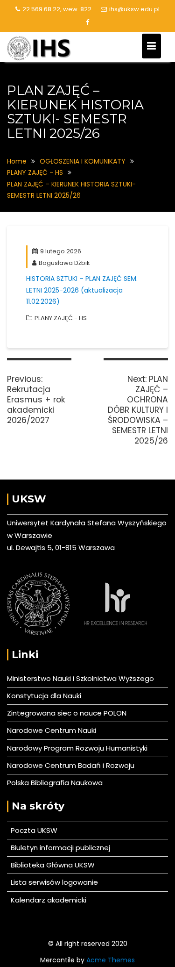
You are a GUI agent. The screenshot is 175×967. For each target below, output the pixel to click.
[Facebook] (87, 22)
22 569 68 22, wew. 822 (56, 9)
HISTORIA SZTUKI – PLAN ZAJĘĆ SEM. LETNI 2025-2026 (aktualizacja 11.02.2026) (82, 290)
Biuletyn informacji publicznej (58, 847)
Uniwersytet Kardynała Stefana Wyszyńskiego (87, 523)
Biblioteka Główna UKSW (51, 865)
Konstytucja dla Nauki (44, 696)
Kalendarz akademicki (46, 900)
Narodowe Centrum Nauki (51, 730)
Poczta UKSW (34, 830)
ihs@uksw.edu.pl (134, 9)
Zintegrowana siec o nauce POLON (66, 713)
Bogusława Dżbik (64, 262)
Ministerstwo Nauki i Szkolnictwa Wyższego (80, 678)
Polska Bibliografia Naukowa (55, 783)
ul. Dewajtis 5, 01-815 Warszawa (61, 547)
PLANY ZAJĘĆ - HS (61, 318)
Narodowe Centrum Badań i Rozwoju (70, 765)
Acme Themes (110, 960)
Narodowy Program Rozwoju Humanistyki (77, 748)
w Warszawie (29, 535)
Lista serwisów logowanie (52, 882)
